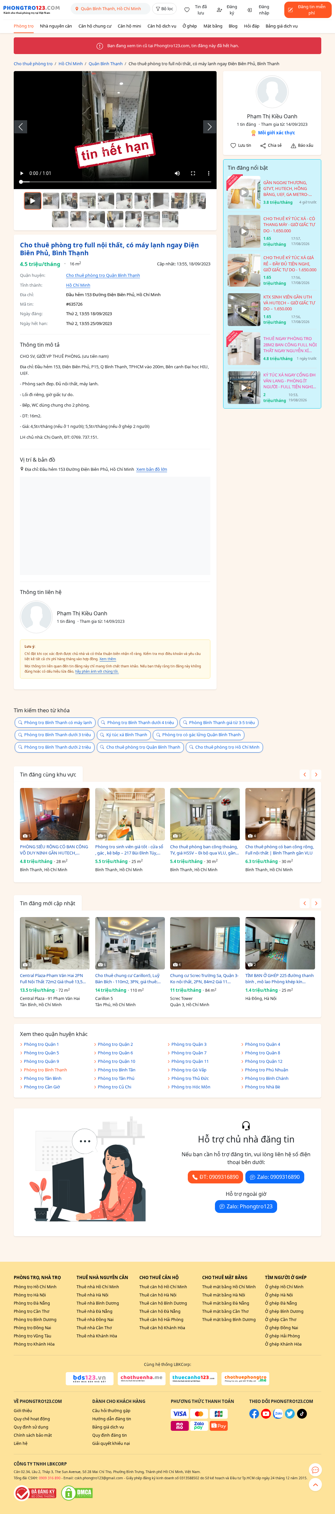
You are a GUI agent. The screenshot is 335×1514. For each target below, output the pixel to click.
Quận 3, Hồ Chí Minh (189, 1004)
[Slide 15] (152, 219)
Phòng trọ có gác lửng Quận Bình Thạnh (201, 735)
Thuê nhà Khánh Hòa (97, 1336)
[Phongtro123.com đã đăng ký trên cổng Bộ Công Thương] (35, 1493)
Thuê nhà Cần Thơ (94, 1328)
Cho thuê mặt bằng (224, 1277)
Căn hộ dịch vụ (162, 26)
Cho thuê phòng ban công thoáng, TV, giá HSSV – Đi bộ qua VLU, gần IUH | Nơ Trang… (204, 850)
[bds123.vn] (90, 1378)
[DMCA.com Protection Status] (77, 1493)
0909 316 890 (50, 1478)
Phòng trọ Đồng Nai (32, 1328)
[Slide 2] (69, 201)
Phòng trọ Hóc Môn (190, 1087)
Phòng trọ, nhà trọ (37, 1277)
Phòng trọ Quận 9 (41, 1061)
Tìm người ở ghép (286, 1277)
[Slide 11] (78, 219)
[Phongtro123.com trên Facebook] (254, 1417)
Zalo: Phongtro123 (250, 1206)
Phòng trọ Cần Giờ (42, 1087)
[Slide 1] (51, 201)
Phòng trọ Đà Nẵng (32, 1303)
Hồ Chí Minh (78, 285)
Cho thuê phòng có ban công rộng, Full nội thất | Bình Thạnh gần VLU (279, 850)
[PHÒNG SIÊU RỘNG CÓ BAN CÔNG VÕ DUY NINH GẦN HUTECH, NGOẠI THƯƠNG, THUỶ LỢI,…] (55, 814)
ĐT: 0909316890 (219, 1176)
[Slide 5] (124, 201)
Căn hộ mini (129, 26)
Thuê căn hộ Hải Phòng (161, 1319)
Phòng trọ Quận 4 (262, 1044)
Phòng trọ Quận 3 (188, 1044)
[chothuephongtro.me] (245, 1378)
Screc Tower (181, 998)
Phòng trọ (24, 26)
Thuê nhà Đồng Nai (95, 1319)
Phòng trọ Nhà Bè (262, 1087)
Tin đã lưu (201, 10)
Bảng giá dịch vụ (282, 26)
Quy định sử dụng (31, 1427)
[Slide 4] (106, 201)
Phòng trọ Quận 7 (188, 1053)
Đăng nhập (264, 10)
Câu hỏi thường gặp (111, 1410)
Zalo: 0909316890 (278, 1176)
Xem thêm (107, 659)
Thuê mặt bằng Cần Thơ (225, 1311)
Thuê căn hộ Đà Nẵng (160, 1311)
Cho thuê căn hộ (159, 1277)
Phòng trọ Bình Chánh (267, 1078)
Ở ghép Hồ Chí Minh (284, 1287)
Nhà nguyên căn (56, 26)
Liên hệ (20, 1443)
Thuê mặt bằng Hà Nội (223, 1295)
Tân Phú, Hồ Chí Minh (115, 1004)
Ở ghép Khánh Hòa (283, 1344)
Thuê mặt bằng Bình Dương (229, 1319)
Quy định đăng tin (109, 1435)
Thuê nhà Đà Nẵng (95, 1311)
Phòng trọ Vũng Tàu (32, 1336)
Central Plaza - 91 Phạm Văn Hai (50, 998)
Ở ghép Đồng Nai (281, 1328)
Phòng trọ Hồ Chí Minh (35, 1287)
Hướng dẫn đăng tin (111, 1419)
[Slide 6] (142, 201)
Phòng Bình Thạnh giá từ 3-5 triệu (222, 722)
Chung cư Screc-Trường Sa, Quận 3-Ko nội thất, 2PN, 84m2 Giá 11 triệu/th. (204, 978)
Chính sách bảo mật (33, 1435)
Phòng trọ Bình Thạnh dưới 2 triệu (57, 747)
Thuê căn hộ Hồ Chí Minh (163, 1287)
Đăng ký (232, 10)
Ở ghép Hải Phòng (282, 1336)
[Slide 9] (197, 201)
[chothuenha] (142, 1378)
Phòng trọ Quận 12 (263, 1061)
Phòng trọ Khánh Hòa (34, 1344)
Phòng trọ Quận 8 (262, 1053)
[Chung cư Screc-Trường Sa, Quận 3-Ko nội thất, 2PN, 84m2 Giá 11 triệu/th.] (205, 943)
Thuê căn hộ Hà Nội (157, 1295)
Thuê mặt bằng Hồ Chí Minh (229, 1287)
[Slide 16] (170, 219)
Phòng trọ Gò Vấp (188, 1070)
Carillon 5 (104, 998)
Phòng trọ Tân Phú (116, 1078)
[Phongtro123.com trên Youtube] (266, 1417)
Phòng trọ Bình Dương (35, 1319)
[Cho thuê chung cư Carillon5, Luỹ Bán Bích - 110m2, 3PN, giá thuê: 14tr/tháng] (130, 943)
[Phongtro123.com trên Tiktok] (302, 1417)
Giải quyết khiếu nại (111, 1443)
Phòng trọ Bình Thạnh (45, 1070)
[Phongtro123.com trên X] (290, 1417)
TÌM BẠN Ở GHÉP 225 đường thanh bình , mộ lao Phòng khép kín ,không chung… (279, 978)
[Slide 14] (133, 219)
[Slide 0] (33, 201)
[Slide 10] (60, 219)
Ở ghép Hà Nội (279, 1295)
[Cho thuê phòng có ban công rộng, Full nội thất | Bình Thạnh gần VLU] (280, 814)
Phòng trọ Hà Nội (30, 1295)
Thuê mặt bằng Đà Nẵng (225, 1303)
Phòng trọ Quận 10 (116, 1061)
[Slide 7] (161, 201)
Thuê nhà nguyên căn (102, 1277)
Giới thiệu (23, 1410)
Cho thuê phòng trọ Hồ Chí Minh (227, 747)
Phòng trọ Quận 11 (190, 1061)
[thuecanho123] (194, 1378)
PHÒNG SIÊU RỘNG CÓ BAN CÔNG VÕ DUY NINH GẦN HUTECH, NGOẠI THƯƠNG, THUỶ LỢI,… (54, 850)
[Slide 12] (97, 219)
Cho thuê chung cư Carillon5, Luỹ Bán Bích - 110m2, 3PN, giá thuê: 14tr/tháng (127, 978)
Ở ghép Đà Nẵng (281, 1303)
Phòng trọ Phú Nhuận (266, 1070)
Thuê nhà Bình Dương (98, 1303)
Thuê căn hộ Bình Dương (163, 1303)
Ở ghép (190, 26)
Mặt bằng (212, 26)
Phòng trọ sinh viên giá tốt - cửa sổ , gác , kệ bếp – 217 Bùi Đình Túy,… (129, 850)
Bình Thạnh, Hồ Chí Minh (43, 869)
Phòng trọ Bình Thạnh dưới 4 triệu (140, 722)
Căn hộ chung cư (95, 26)
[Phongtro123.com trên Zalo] (278, 1417)
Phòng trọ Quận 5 (41, 1053)
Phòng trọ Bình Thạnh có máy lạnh (58, 722)
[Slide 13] (115, 219)
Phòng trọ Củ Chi (114, 1087)
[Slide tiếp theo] (206, 127)
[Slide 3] (88, 201)
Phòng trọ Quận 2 (115, 1044)
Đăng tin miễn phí (312, 10)
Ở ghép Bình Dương (284, 1311)
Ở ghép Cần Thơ (280, 1319)
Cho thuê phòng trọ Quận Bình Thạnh (103, 275)
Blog (233, 26)
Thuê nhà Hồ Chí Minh (98, 1287)
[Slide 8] (179, 201)
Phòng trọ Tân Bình (43, 1078)
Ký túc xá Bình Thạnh (126, 735)
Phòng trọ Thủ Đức (190, 1078)
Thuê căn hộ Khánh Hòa (162, 1328)
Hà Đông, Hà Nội (260, 998)
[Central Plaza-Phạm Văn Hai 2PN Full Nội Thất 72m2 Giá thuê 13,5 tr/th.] (55, 943)
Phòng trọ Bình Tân (116, 1070)
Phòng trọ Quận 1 (41, 1044)
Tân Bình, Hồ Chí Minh (41, 1004)
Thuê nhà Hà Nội (92, 1295)
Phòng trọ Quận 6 (115, 1053)
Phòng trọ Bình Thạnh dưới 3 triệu (57, 735)
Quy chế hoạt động (32, 1419)
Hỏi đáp (251, 26)
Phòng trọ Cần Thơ (31, 1311)
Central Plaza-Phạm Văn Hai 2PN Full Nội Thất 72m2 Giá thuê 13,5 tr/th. (51, 978)
